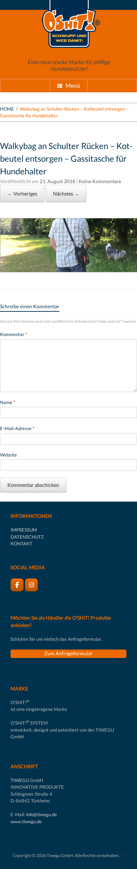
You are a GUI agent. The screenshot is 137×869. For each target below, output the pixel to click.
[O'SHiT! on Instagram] (31, 584)
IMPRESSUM (24, 530)
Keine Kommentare (100, 181)
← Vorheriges (22, 194)
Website (8, 455)
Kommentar (13, 334)
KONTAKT (21, 543)
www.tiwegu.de (26, 821)
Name (7, 402)
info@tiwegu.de (41, 814)
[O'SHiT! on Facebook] (17, 584)
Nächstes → (66, 194)
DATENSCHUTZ (27, 537)
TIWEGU (20, 780)
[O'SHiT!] (68, 24)
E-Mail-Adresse (17, 428)
